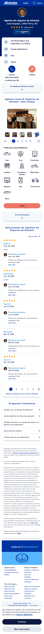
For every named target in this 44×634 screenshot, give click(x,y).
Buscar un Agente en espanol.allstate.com (25, 453)
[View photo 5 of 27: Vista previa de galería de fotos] (36, 134)
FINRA (32, 522)
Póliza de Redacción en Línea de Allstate (22, 394)
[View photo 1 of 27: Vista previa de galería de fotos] (7, 134)
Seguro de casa (9, 589)
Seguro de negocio (30, 589)
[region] (22, 620)
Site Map (27, 577)
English (25, 3)
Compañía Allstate (10, 570)
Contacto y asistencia (31, 570)
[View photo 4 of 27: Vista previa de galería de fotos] (29, 134)
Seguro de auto (9, 586)
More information (22, 629)
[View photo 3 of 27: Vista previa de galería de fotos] (22, 134)
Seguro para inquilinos (11, 593)
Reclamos (27, 572)
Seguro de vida (9, 591)
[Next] (38, 141)
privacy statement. (24, 615)
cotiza (22, 206)
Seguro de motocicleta (32, 586)
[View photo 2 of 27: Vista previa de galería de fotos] (14, 134)
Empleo (6, 574)
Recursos (27, 574)
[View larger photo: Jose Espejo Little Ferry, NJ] (22, 119)
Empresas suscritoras (11, 572)
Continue (22, 622)
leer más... (12, 265)
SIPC (36, 522)
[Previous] (5, 141)
